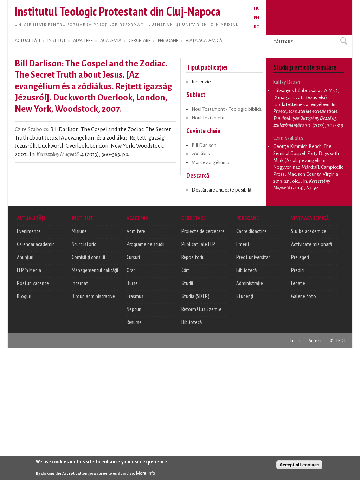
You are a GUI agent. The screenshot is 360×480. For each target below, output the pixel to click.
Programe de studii (146, 243)
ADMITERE (83, 40)
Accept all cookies (299, 464)
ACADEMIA (110, 40)
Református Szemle (201, 308)
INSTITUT (56, 40)
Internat (80, 282)
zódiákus (201, 153)
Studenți (244, 295)
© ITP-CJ (337, 340)
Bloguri (24, 295)
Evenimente (29, 230)
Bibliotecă (191, 321)
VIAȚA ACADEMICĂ (204, 40)
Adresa (315, 340)
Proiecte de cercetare (203, 230)
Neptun (134, 308)
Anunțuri (25, 256)
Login (295, 340)
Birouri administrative (93, 295)
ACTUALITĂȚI (27, 40)
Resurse (134, 321)
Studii (187, 282)
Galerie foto (303, 295)
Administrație (249, 282)
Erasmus (135, 295)
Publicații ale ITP (198, 243)
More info (145, 473)
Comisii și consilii (88, 256)
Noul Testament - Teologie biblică (227, 109)
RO (257, 26)
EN (256, 17)
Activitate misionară (311, 243)
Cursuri (133, 256)
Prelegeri (300, 256)
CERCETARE (139, 40)
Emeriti (243, 243)
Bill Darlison (204, 145)
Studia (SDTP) (195, 295)
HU (257, 8)
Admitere (136, 230)
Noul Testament (208, 118)
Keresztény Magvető (58, 154)
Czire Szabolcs (31, 129)
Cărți (185, 269)
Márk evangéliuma (210, 162)
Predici (297, 269)
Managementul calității (95, 269)
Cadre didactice (251, 230)
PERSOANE (168, 40)
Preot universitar (253, 256)
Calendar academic (35, 243)
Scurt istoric (84, 243)
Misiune (79, 230)
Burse (132, 282)
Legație (298, 282)
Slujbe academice (308, 230)
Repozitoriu (193, 256)
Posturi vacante (33, 282)
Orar (131, 269)
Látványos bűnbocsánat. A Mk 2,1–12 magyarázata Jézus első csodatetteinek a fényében (308, 97)
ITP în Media (29, 269)
